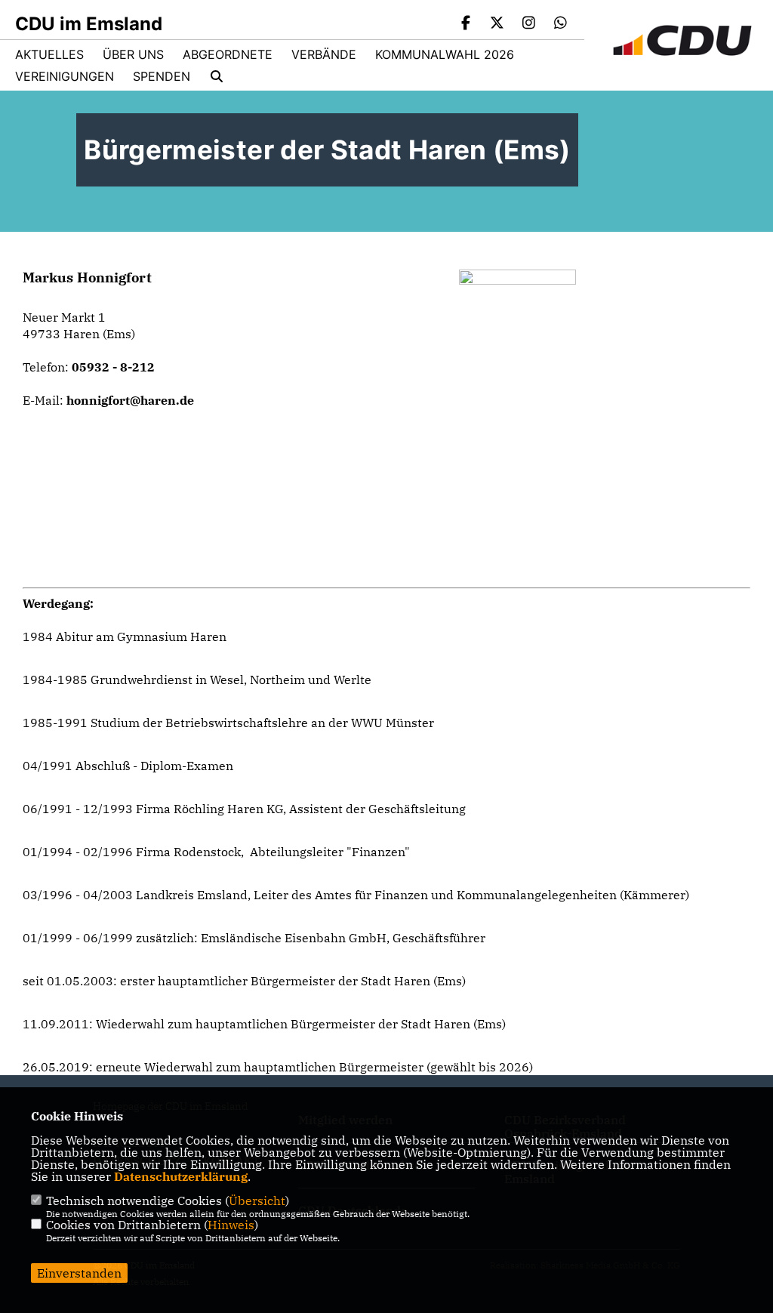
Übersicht (257, 1200)
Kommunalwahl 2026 (444, 54)
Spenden (161, 76)
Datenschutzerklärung (181, 1176)
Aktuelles (49, 54)
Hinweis (231, 1224)
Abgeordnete (228, 54)
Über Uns (133, 54)
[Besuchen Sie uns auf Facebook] (466, 24)
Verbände (323, 54)
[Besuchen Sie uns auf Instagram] (529, 24)
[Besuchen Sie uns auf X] (497, 24)
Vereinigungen (64, 76)
